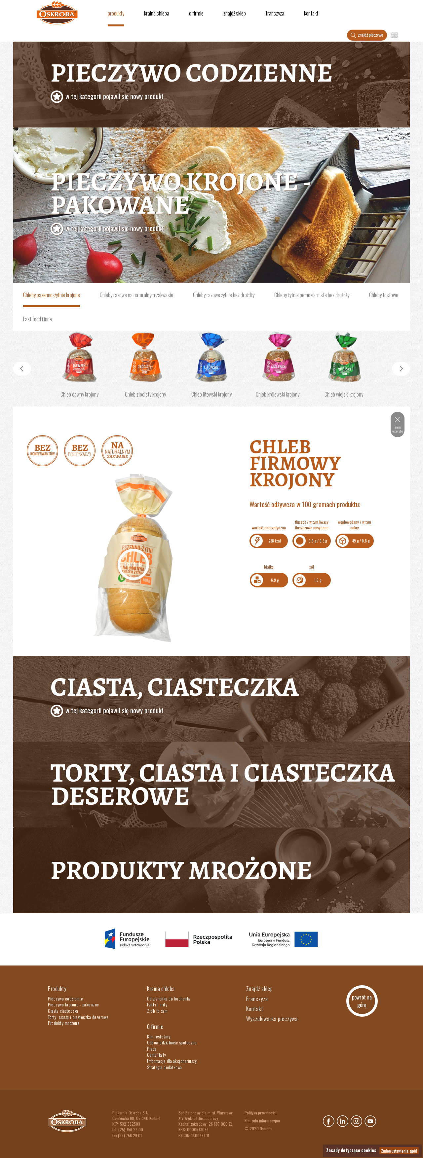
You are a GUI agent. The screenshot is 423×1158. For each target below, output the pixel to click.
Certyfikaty (156, 1054)
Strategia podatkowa (164, 1067)
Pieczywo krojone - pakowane (73, 1004)
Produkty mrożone (181, 870)
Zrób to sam (157, 1010)
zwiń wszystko (397, 429)
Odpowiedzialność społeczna (171, 1042)
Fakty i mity (157, 1004)
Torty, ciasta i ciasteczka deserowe (223, 784)
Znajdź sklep (234, 13)
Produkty (116, 13)
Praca (152, 1048)
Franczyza (275, 13)
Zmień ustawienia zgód (399, 1150)
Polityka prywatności (261, 1112)
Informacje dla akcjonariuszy (172, 1061)
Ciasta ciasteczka (63, 1010)
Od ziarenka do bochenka (169, 998)
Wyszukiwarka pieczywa (272, 1019)
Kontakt (311, 13)
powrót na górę (362, 1001)
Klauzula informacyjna (262, 1120)
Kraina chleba (156, 13)
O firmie (196, 13)
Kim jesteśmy (158, 1036)
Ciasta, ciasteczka (174, 692)
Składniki (133, 564)
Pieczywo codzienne (192, 78)
